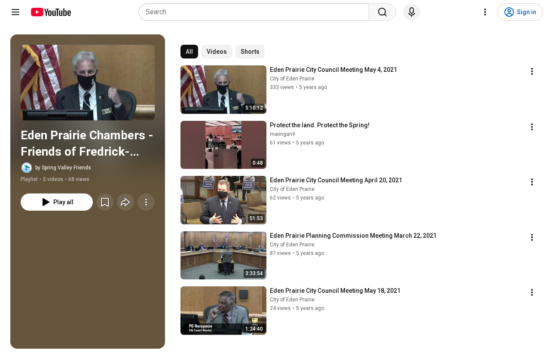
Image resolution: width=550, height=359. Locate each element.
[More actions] (146, 202)
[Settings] (485, 12)
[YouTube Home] (50, 12)
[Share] (125, 202)
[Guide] (15, 12)
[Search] (382, 12)
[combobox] (256, 12)
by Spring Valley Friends (63, 168)
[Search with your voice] (411, 12)
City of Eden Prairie (292, 79)
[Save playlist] (104, 202)
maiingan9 (282, 134)
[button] (88, 82)
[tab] (189, 51)
